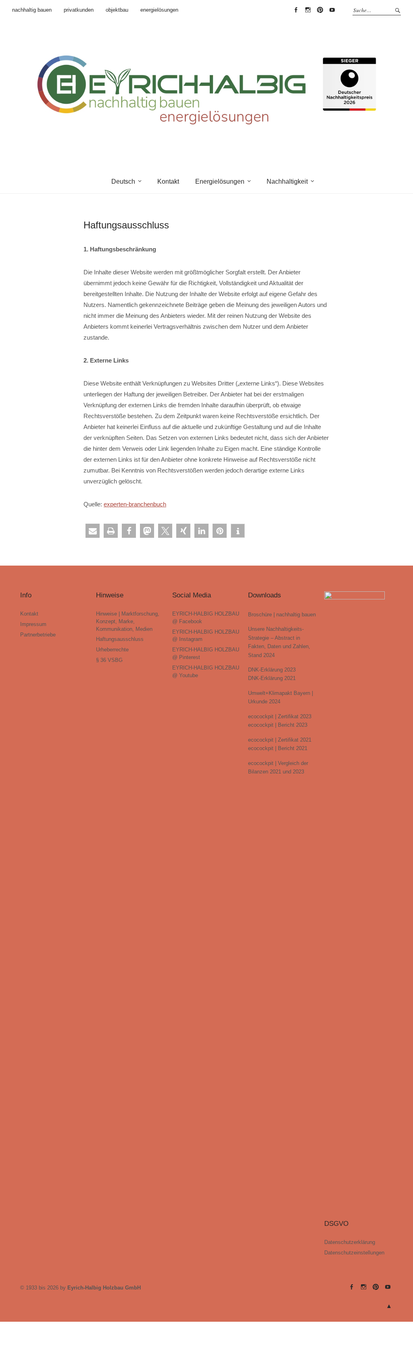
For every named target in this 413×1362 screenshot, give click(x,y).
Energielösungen (219, 181)
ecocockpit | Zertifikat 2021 (279, 740)
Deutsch (123, 181)
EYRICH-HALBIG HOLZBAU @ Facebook (296, 10)
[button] (93, 531)
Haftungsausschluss (120, 639)
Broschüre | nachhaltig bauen (282, 615)
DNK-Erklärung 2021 (272, 678)
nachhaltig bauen (32, 10)
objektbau (117, 10)
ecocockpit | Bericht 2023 (277, 725)
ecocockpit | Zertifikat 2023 (279, 716)
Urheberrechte (112, 650)
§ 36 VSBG (109, 660)
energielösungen (159, 10)
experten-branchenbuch (135, 504)
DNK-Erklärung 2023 (272, 670)
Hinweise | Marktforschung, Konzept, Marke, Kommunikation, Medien (127, 621)
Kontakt (168, 181)
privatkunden (79, 10)
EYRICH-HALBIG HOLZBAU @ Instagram (308, 10)
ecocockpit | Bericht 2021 (277, 748)
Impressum (33, 624)
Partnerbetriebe (38, 635)
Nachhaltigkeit (287, 181)
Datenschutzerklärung (349, 1242)
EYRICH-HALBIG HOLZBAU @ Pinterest (320, 10)
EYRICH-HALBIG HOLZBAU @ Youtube (332, 10)
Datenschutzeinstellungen (354, 1253)
